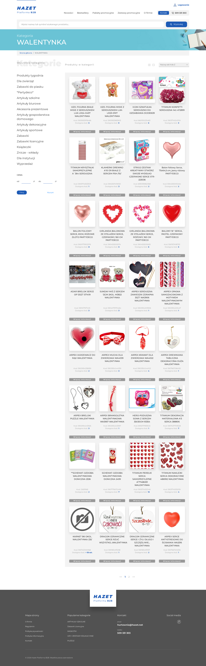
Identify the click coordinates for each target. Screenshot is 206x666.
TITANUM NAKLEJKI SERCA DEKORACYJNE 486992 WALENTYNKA (172, 476)
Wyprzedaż (25, 163)
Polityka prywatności (34, 631)
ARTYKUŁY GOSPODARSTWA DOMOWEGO (33, 117)
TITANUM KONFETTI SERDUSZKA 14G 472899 (172, 108)
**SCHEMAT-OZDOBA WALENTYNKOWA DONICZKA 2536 (82, 476)
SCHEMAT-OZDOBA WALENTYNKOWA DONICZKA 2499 (112, 476)
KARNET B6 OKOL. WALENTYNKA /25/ (82, 538)
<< (120, 577)
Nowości (68, 12)
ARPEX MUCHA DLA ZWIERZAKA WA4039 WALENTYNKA (112, 358)
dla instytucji (26, 158)
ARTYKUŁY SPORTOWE (29, 130)
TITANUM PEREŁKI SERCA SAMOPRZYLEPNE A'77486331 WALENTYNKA (142, 479)
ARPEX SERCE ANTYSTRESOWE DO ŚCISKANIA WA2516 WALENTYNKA (172, 541)
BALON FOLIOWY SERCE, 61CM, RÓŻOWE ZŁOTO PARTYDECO (82, 234)
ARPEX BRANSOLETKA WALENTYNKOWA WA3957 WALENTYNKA (112, 418)
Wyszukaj (178, 24)
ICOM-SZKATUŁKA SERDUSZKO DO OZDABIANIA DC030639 (142, 110)
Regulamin (29, 626)
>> (133, 577)
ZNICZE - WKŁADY (28, 152)
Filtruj (22, 192)
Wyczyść (50, 192)
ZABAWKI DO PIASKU (30, 86)
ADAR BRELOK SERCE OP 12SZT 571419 (82, 293)
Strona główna (26, 53)
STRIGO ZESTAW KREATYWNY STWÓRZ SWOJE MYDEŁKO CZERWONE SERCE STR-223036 (142, 173)
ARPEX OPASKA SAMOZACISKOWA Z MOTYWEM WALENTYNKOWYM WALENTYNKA (172, 297)
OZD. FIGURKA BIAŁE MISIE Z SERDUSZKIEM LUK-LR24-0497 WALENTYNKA (82, 111)
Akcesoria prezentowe (32, 109)
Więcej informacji (82, 132)
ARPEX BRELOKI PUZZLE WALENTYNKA (82, 417)
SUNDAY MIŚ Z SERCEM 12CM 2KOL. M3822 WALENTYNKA (112, 294)
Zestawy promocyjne (129, 12)
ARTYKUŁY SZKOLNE (28, 98)
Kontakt (163, 13)
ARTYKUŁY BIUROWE (29, 103)
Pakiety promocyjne (103, 12)
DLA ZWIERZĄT (25, 81)
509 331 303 (180, 13)
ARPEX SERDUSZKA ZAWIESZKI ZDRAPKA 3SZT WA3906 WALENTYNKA (142, 296)
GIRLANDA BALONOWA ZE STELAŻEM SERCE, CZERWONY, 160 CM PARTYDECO (112, 235)
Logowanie (183, 5)
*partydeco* (25, 92)
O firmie (148, 12)
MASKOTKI (72, 631)
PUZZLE (70, 641)
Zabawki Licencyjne (30, 141)
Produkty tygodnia (30, 75)
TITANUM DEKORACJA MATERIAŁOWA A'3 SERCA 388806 (172, 418)
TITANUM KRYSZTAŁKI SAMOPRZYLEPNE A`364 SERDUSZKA (82, 170)
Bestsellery (83, 12)
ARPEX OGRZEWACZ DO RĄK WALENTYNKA (82, 356)
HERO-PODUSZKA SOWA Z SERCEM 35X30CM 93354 (142, 418)
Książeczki (24, 147)
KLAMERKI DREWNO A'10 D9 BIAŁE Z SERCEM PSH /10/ (112, 170)
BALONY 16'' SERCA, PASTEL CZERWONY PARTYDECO (172, 234)
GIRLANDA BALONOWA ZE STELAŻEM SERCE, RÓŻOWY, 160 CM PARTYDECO (142, 235)
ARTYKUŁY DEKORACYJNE (31, 124)
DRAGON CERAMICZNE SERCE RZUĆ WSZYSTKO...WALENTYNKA (112, 539)
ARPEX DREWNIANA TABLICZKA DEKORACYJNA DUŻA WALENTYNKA (172, 359)
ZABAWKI (23, 135)
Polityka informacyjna (34, 636)
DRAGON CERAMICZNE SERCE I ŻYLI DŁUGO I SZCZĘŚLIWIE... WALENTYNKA (142, 541)
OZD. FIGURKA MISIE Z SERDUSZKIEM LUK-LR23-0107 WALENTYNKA (112, 111)
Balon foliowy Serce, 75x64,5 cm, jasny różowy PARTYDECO (172, 170)
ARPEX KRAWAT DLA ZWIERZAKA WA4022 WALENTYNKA (142, 358)
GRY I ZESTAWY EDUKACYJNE (80, 636)
